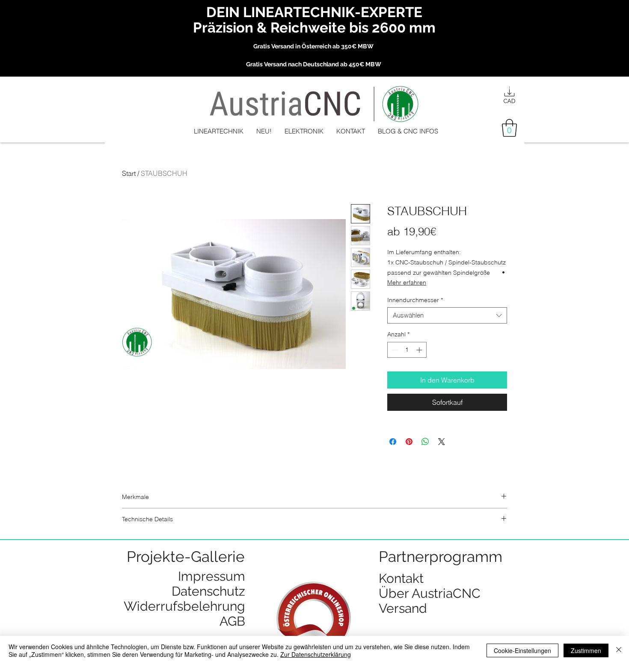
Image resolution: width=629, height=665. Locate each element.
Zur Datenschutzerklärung (315, 654)
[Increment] (420, 349)
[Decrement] (394, 349)
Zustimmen (586, 650)
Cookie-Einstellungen (522, 650)
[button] (509, 128)
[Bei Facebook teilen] (393, 441)
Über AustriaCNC (430, 593)
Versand (403, 608)
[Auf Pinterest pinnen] (409, 441)
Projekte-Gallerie (186, 556)
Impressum (211, 576)
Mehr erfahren (406, 282)
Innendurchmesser (415, 300)
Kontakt (401, 578)
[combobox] (447, 315)
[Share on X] (441, 441)
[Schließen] (619, 650)
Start (129, 173)
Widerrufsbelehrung (184, 606)
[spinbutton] (407, 349)
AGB (232, 621)
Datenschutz (208, 591)
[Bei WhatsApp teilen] (425, 441)
